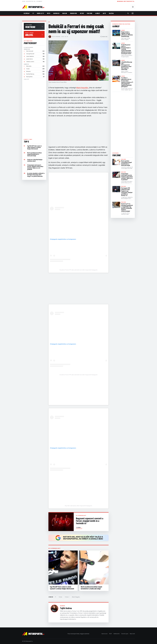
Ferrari (60, 597)
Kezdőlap (27, 13)
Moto (48, 13)
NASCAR (64, 13)
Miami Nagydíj (75, 597)
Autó (104, 13)
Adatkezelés (116, 633)
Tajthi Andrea (56, 36)
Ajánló (97, 13)
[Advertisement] (34, 108)
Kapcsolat (132, 633)
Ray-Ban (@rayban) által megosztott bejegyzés (78, 505)
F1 (33, 13)
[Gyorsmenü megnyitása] (132, 13)
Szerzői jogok (124, 633)
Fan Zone (89, 13)
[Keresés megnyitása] (128, 13)
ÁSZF (110, 633)
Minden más (73, 13)
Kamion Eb (56, 13)
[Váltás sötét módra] (133, 7)
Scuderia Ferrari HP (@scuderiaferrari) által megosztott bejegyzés (78, 270)
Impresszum (104, 633)
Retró (82, 13)
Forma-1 (67, 597)
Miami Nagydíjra (82, 88)
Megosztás (104, 36)
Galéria (111, 13)
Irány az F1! (40, 13)
